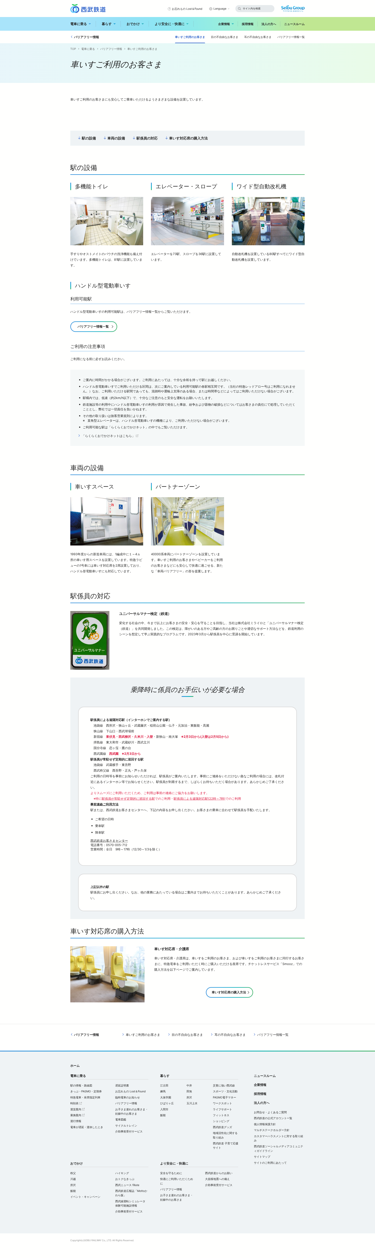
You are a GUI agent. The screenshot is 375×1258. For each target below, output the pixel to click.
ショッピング (221, 1121)
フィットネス (221, 1115)
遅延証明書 (122, 1085)
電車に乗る (78, 24)
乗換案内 (78, 1115)
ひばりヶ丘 (167, 1103)
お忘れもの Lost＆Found (187, 8)
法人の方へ (269, 24)
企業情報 (224, 24)
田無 (189, 1091)
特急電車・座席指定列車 (85, 1097)
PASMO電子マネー (224, 1097)
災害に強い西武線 (224, 1085)
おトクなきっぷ (124, 1179)
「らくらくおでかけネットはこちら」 (110, 436)
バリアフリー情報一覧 (291, 37)
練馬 (163, 1091)
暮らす (107, 24)
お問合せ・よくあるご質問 (270, 1112)
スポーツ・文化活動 (225, 1091)
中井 (189, 1085)
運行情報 (75, 1121)
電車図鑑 (120, 1119)
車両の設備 (116, 138)
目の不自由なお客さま (224, 37)
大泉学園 (165, 1097)
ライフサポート (222, 1109)
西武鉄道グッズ (222, 1127)
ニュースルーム (294, 24)
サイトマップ (262, 1156)
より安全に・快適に (170, 24)
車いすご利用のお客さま (190, 37)
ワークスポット (222, 1103)
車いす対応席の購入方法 (188, 138)
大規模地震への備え (217, 1179)
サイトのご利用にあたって (270, 1162)
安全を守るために (171, 1173)
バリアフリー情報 (86, 37)
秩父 (73, 1173)
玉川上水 (192, 1103)
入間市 (164, 1109)
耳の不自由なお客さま (257, 37)
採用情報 (248, 24)
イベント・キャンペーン (85, 1196)
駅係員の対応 (147, 138)
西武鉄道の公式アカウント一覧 (273, 1118)
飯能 (163, 1115)
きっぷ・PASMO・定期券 (86, 1091)
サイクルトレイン (126, 1125)
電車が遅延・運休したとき (86, 1127)
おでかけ (133, 24)
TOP (73, 48)
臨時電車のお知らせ (127, 1097)
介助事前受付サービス (129, 1131)
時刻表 (76, 1103)
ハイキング (122, 1173)
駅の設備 (89, 138)
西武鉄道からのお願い (218, 1173)
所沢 (189, 1097)
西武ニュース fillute (127, 1185)
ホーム (75, 1066)
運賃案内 (78, 1109)
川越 (73, 1179)
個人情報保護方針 (265, 1124)
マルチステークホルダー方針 (271, 1130)
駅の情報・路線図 (81, 1085)
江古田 (164, 1085)
